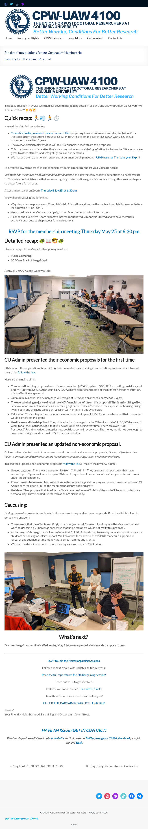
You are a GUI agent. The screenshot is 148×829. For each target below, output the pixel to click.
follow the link (26, 372)
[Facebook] (132, 795)
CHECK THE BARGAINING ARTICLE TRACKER (74, 703)
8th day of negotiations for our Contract (112, 766)
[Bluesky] (140, 795)
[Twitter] (99, 795)
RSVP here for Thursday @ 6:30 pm (117, 157)
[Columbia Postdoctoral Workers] (74, 9)
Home (8, 38)
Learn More (75, 38)
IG (81, 689)
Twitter (88, 689)
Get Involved (95, 38)
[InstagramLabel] (107, 795)
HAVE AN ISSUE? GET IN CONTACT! (74, 730)
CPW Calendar (53, 38)
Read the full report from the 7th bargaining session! (74, 674)
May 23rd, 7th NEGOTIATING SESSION (36, 766)
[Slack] (115, 795)
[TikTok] (123, 795)
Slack (97, 689)
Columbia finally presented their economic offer (40, 133)
